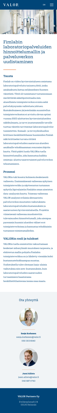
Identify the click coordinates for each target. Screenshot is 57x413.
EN (44, 5)
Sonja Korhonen (28, 333)
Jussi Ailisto (28, 373)
